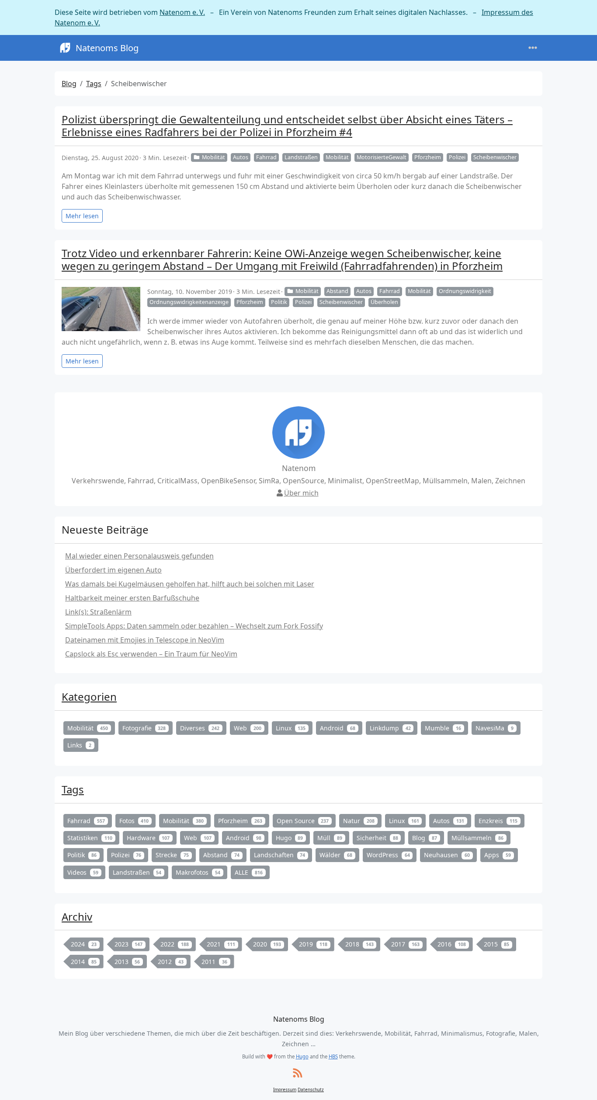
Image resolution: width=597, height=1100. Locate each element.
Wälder (335, 855)
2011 (214, 961)
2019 (313, 944)
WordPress (388, 855)
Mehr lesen (82, 216)
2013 (127, 961)
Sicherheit (377, 838)
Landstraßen (301, 157)
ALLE (249, 872)
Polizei (457, 157)
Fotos (134, 821)
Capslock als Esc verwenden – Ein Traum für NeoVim (151, 654)
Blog (69, 83)
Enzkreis (498, 821)
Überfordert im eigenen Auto (113, 570)
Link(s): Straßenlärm (98, 612)
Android (337, 728)
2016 (451, 944)
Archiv (77, 916)
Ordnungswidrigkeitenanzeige (189, 302)
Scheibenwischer (495, 157)
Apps (497, 855)
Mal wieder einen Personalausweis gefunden (139, 556)
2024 (84, 944)
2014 (84, 961)
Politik (279, 302)
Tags (93, 83)
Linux (291, 728)
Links (79, 745)
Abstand (337, 291)
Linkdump (390, 728)
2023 (129, 944)
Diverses (199, 728)
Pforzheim (427, 157)
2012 (171, 961)
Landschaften (279, 855)
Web (247, 728)
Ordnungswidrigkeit (465, 291)
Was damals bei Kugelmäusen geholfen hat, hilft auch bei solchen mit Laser (189, 584)
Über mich (301, 493)
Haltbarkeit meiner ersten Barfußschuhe (132, 598)
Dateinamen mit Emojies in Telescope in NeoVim (144, 640)
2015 (497, 944)
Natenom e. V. (182, 12)
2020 (267, 944)
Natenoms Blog (107, 48)
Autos (240, 157)
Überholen (384, 302)
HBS (333, 1056)
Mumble (443, 728)
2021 (221, 944)
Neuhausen (447, 855)
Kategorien (89, 696)
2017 (405, 944)
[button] (580, 1084)
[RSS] (297, 1073)
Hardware (148, 838)
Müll (329, 838)
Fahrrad (266, 157)
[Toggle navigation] (532, 48)
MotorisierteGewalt (381, 157)
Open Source (303, 821)
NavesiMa (495, 728)
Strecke (172, 855)
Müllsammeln (477, 838)
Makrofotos (198, 872)
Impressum (284, 1089)
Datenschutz (311, 1089)
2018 (359, 944)
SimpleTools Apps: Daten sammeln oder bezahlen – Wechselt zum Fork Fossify (194, 626)
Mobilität (213, 157)
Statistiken (89, 838)
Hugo (289, 838)
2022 (174, 944)
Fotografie (144, 728)
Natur (359, 821)
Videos (82, 872)
